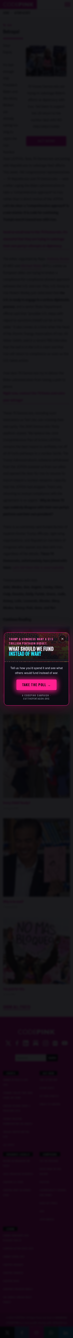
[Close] (62, 638)
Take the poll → (36, 684)
